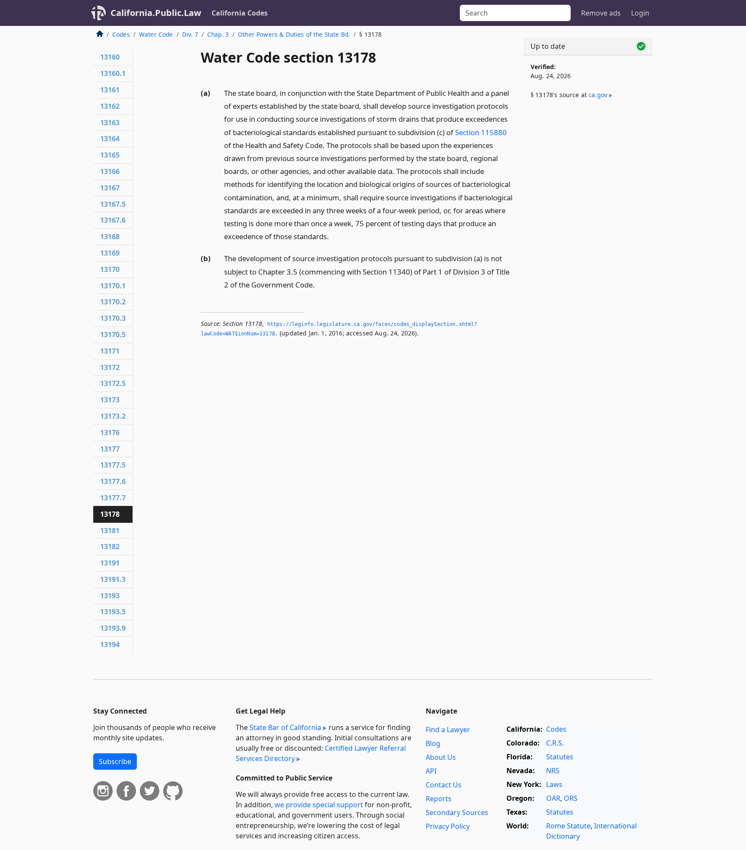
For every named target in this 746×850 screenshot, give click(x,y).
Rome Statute (568, 826)
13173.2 (113, 416)
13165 (110, 155)
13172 (110, 367)
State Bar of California (285, 727)
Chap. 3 (218, 34)
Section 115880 (481, 132)
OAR (553, 798)
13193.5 (113, 611)
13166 (110, 171)
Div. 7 (190, 34)
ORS (571, 798)
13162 (110, 106)
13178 (110, 514)
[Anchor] (333, 236)
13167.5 (113, 204)
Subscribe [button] (115, 761)
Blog (433, 743)
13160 (110, 57)
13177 (110, 449)
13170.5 (113, 334)
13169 (110, 253)
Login (640, 13)
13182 (110, 546)
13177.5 (113, 465)
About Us (441, 757)
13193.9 (113, 628)
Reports (439, 798)
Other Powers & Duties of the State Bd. (294, 34)
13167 (110, 188)
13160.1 (113, 73)
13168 (110, 236)
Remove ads (601, 13)
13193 (110, 595)
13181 (110, 530)
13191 (110, 563)
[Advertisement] (588, 249)
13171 (110, 351)
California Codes (240, 13)
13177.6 (113, 481)
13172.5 (113, 383)
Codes (121, 34)
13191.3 (113, 579)
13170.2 (113, 302)
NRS (553, 770)
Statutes (559, 757)
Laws (554, 784)
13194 (110, 644)
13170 (110, 269)
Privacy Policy (448, 826)
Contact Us (444, 785)
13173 (110, 399)
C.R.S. (555, 743)
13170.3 (113, 318)
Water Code (156, 34)
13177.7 (113, 497)
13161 (110, 90)
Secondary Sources (457, 812)
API (431, 771)
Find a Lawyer (448, 729)
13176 (110, 432)
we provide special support (319, 804)
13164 (110, 138)
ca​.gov (597, 95)
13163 (110, 122)
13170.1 (113, 286)
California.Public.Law (156, 13)
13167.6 (113, 220)
